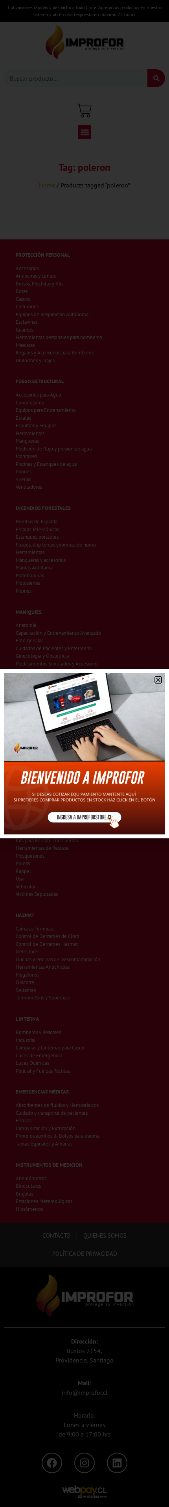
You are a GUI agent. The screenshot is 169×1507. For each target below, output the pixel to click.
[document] (84, 753)
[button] (158, 680)
